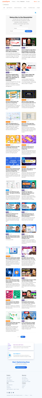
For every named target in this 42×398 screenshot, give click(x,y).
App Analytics (9, 377)
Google (17, 389)
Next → (23, 336)
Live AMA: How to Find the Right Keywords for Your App (28, 258)
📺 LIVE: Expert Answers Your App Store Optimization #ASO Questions (13, 237)
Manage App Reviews (10, 381)
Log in (38, 1)
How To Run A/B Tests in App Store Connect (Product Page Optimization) (12, 281)
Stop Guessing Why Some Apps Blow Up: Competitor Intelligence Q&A (28, 237)
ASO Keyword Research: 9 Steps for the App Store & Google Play (28, 148)
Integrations (9, 387)
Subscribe (28, 31)
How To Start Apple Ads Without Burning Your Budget (28, 76)
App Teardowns (25, 378)
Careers (23, 386)
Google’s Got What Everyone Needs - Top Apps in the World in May (13, 193)
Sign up (35, 1)
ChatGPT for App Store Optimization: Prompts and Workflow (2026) (28, 193)
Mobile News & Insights (26, 381)
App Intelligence (9, 380)
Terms (31, 395)
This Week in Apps (25, 380)
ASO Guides (24, 377)
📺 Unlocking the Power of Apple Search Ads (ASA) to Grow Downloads (28, 215)
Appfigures (11, 389)
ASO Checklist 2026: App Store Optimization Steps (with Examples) (13, 324)
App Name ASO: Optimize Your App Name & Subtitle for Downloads (29, 170)
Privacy (26, 395)
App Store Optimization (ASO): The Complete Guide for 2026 (13, 258)
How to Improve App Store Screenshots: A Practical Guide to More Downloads (29, 51)
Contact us (24, 384)
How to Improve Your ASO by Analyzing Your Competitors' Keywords (12, 303)
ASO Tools (8, 378)
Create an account (21, 367)
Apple (15, 389)
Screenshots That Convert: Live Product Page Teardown (28, 302)
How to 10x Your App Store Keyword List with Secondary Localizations (28, 124)
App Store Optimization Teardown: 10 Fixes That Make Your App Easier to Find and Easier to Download (12, 77)
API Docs (8, 386)
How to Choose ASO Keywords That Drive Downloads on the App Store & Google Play (13, 170)
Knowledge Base (9, 384)
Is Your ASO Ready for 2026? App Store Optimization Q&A (28, 323)
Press (23, 387)
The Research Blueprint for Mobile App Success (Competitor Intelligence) (12, 215)
